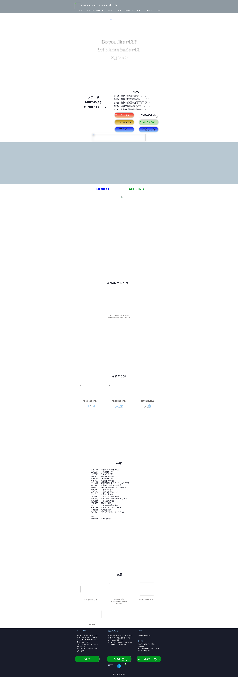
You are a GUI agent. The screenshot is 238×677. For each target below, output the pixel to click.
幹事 (87, 659)
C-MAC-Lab (148, 115)
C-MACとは (119, 659)
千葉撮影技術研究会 (144, 635)
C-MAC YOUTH (149, 122)
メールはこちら (149, 659)
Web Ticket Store (124, 115)
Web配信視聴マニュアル (124, 122)
